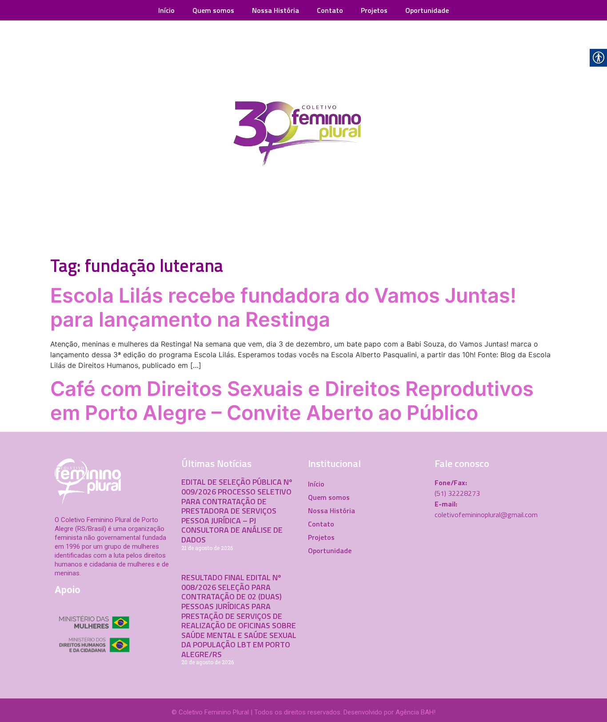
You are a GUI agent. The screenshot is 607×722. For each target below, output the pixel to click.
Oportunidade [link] (427, 10)
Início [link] (166, 10)
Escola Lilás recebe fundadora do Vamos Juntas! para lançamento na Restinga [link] (283, 307)
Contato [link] (330, 10)
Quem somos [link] (213, 10)
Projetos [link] (374, 10)
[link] (303, 136)
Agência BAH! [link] (415, 712)
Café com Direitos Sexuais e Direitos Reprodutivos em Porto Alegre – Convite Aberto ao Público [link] (292, 400)
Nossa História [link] (275, 10)
